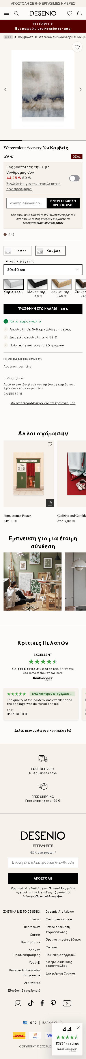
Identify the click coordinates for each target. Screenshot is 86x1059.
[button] (67, 1039)
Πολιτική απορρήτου (60, 955)
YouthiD (34, 963)
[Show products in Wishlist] (70, 13)
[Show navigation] (6, 13)
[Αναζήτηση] (16, 13)
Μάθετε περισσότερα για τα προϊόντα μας (43, 403)
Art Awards (32, 983)
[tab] (11, 139)
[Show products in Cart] (79, 13)
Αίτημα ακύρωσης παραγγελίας (59, 964)
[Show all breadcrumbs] (8, 37)
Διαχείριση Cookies (61, 973)
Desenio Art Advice (60, 912)
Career (35, 935)
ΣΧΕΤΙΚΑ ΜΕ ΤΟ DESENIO (21, 912)
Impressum (32, 927)
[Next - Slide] (80, 89)
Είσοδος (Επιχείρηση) (24, 990)
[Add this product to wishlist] (77, 46)
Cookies (52, 947)
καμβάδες (26, 37)
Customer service (59, 919)
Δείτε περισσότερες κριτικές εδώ (43, 731)
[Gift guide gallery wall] (33, 581)
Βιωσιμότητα (30, 942)
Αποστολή (43, 878)
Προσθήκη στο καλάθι (43, 309)
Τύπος (35, 919)
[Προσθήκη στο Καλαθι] (50, 503)
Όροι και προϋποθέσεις (63, 939)
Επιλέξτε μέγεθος (19, 261)
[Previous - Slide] (5, 89)
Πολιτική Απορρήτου (49, 223)
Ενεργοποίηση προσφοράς (63, 203)
